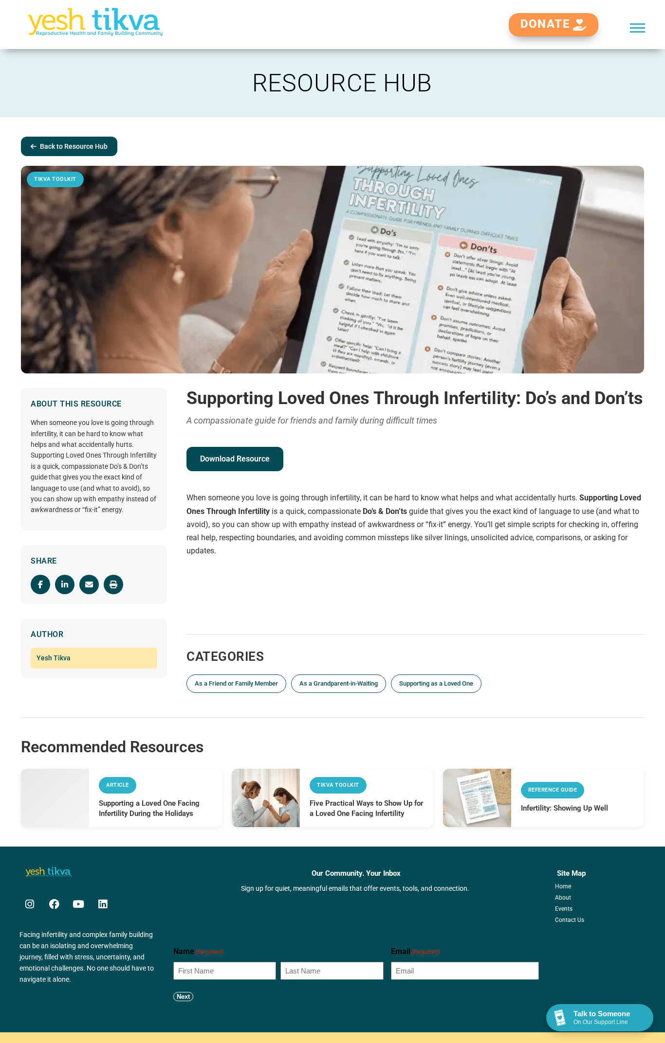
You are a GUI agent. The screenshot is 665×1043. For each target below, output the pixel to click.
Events (564, 908)
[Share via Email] (89, 584)
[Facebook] (54, 904)
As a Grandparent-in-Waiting (338, 683)
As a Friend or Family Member (236, 683)
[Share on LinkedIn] (64, 584)
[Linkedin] (102, 904)
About (563, 897)
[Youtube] (78, 904)
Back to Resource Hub (74, 146)
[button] (637, 27)
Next (183, 996)
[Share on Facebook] (40, 584)
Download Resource (235, 458)
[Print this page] (113, 584)
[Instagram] (29, 904)
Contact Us (569, 920)
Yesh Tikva (54, 658)
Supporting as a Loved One (436, 683)
